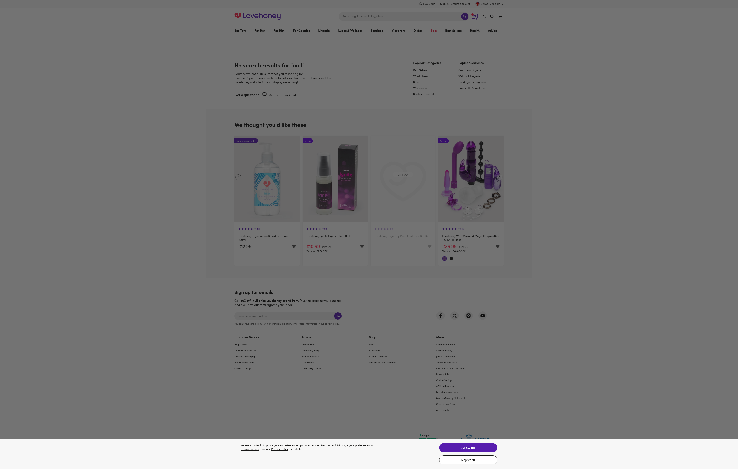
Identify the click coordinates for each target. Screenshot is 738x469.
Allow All (468, 447)
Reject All (468, 459)
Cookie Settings (250, 449)
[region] (369, 454)
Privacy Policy (279, 449)
